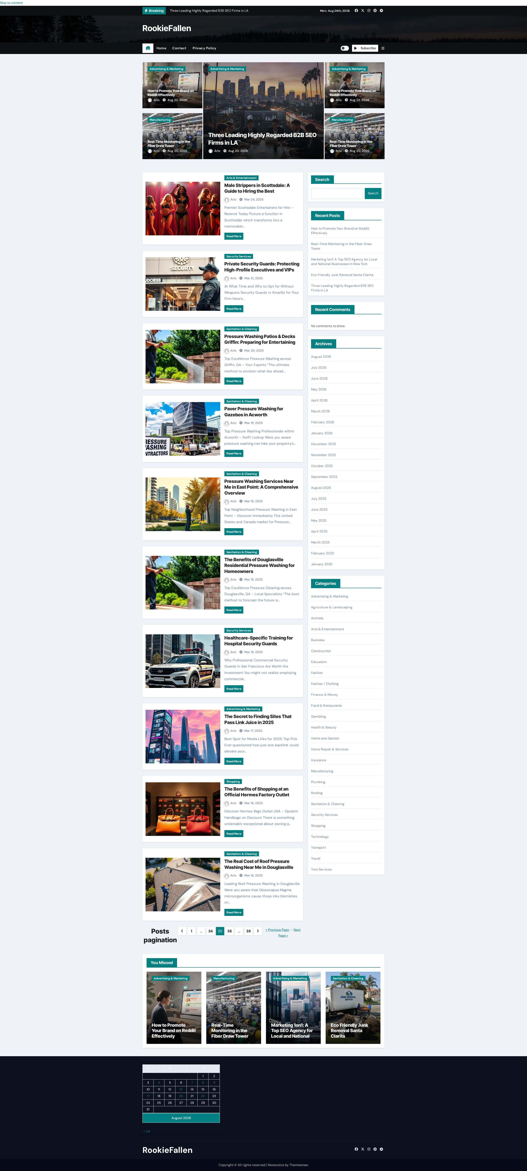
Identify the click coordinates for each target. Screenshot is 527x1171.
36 (229, 931)
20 (181, 1096)
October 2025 (322, 466)
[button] (383, 48)
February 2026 (322, 422)
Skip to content (11, 3)
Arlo (157, 100)
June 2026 (319, 378)
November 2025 (323, 455)
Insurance (318, 760)
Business (318, 640)
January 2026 (321, 433)
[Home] (147, 48)
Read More (233, 236)
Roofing (317, 793)
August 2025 (321, 488)
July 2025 (318, 498)
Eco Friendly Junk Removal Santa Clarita (342, 275)
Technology (320, 836)
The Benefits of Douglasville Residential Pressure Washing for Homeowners (259, 565)
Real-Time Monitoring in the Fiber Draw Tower (169, 144)
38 (248, 931)
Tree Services (321, 869)
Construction (321, 651)
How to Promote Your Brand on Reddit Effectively (171, 93)
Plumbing (318, 782)
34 (210, 931)
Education (319, 662)
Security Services (238, 256)
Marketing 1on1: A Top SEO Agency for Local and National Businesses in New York (344, 261)
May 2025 (319, 520)
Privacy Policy (204, 48)
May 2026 (319, 389)
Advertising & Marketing (166, 69)
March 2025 (320, 542)
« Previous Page (277, 930)
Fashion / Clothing (325, 684)
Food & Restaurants (326, 705)
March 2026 (320, 411)
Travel (315, 858)
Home (161, 48)
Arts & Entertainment (241, 178)
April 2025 (319, 531)
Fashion (317, 673)
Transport (318, 847)
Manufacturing (160, 120)
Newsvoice (276, 1165)
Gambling (318, 716)
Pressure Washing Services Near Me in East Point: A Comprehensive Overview (261, 487)
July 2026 (318, 367)
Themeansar (298, 1165)
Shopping (233, 781)
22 (203, 1096)
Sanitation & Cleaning (241, 329)
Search (322, 179)
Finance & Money (324, 694)
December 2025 (323, 444)
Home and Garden (325, 738)
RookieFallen (166, 28)
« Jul (146, 1131)
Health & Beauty (323, 727)
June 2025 (319, 509)
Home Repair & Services (329, 749)
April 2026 (319, 400)
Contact (179, 48)
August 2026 (321, 356)
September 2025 (324, 477)
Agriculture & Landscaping (331, 607)
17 (148, 1096)
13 (181, 1089)
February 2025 (322, 553)
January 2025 (321, 564)
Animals (317, 618)
